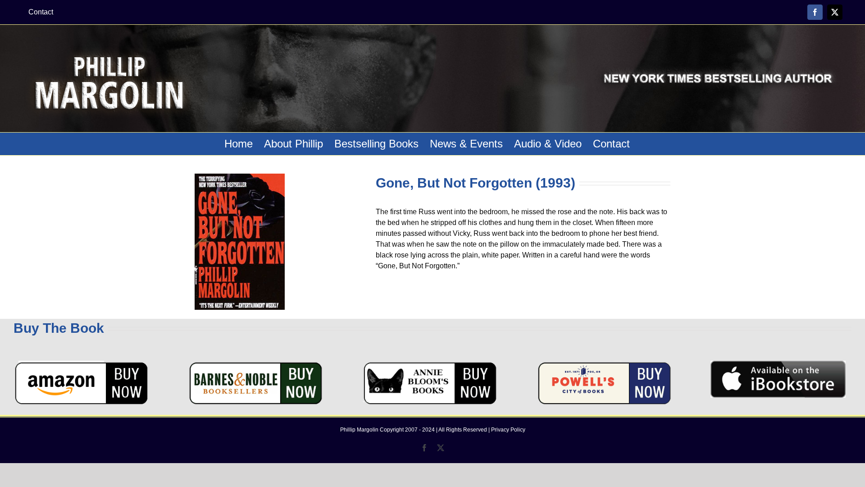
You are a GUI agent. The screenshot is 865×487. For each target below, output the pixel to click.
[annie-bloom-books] (429, 364)
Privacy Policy (508, 430)
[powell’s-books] (604, 364)
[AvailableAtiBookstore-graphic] (778, 364)
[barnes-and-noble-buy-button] (255, 364)
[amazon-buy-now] (81, 364)
